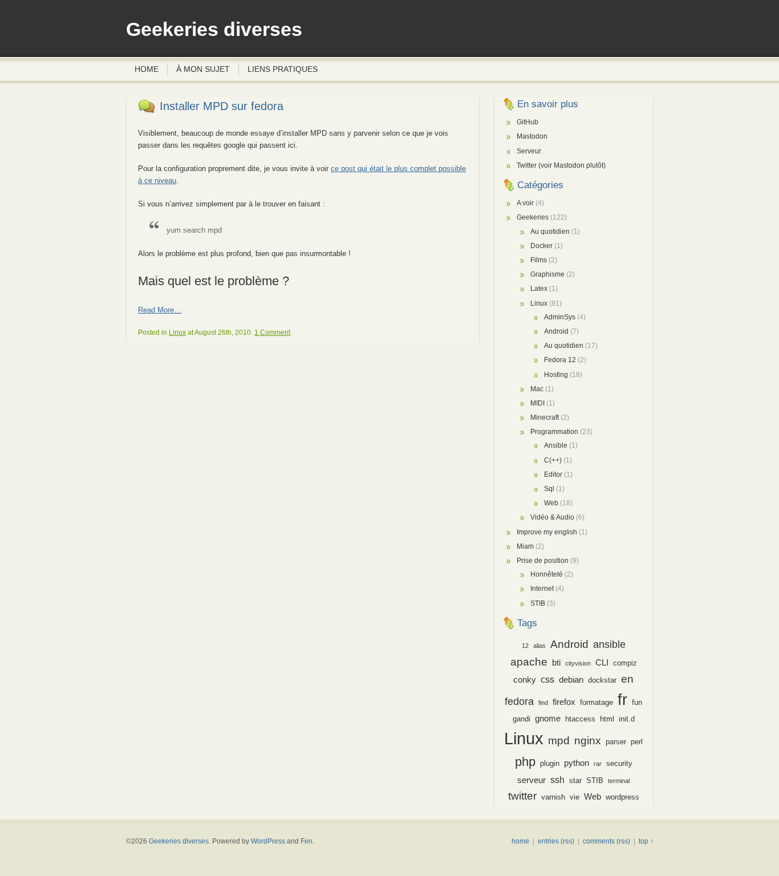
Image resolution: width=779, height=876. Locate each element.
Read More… (159, 310)
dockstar (602, 680)
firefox (564, 702)
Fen (307, 841)
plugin (549, 763)
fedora (519, 701)
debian (571, 679)
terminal (619, 780)
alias (539, 645)
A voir (525, 203)
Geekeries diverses (214, 29)
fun (637, 702)
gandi (521, 719)
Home (147, 69)
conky (524, 679)
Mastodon (532, 136)
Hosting (556, 375)
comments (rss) (606, 841)
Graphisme (547, 274)
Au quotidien (550, 232)
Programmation (554, 432)
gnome (548, 718)
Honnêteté (546, 574)
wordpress (622, 797)
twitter (522, 796)
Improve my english (547, 532)
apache (528, 661)
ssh (557, 779)
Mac (536, 389)
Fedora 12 (560, 360)
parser (616, 741)
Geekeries (533, 217)
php (525, 762)
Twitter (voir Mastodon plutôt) (561, 165)
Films (538, 260)
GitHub (527, 122)
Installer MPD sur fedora (221, 106)
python (576, 763)
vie (574, 797)
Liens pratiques (283, 69)
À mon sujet (203, 69)
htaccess (580, 719)
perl (637, 741)
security (619, 763)
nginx (587, 740)
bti (556, 662)
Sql (549, 489)
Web (551, 503)
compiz (625, 663)
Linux (177, 332)
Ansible (555, 445)
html (607, 719)
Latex (538, 289)
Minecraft (544, 417)
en (627, 679)
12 (525, 645)
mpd (559, 741)
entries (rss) (556, 841)
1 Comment (272, 332)
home (520, 841)
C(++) (553, 460)
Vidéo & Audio (552, 517)
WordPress (268, 841)
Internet (542, 589)
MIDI (537, 403)
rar (598, 763)
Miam (525, 546)
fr (622, 699)
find (543, 702)
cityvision (578, 663)
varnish (553, 797)
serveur (531, 780)
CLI (601, 662)
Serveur (529, 151)
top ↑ (646, 841)
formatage (596, 702)
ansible (609, 644)
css (547, 679)
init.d (627, 719)
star (575, 780)
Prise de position (543, 561)
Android (556, 331)
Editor (553, 474)
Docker (541, 246)
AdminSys (559, 317)
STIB (537, 603)
